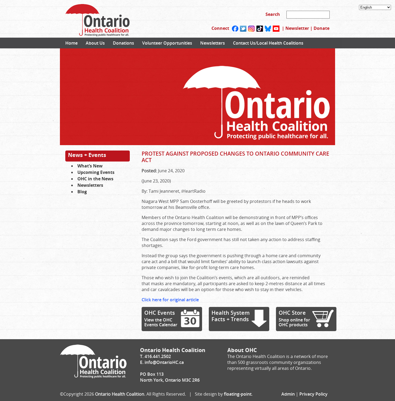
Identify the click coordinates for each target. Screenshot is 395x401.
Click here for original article (170, 300)
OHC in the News (95, 179)
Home (71, 43)
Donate (321, 28)
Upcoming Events (95, 172)
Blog (82, 192)
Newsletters (212, 43)
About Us (95, 43)
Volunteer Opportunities (167, 43)
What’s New (90, 166)
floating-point (238, 394)
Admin (288, 394)
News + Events (87, 155)
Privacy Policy (313, 394)
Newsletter (297, 28)
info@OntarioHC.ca (164, 362)
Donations (123, 43)
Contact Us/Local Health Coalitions (268, 43)
